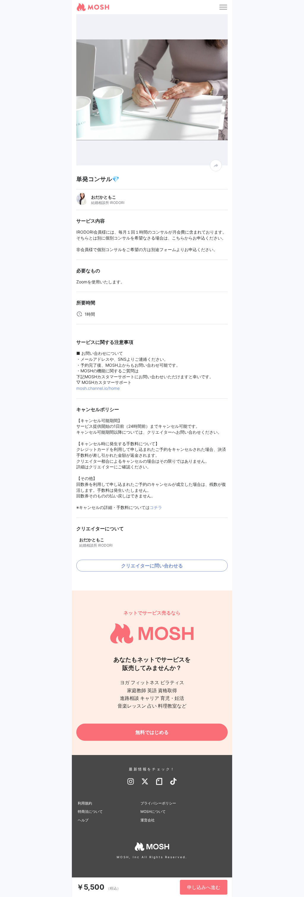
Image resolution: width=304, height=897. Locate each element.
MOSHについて (153, 811)
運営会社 (147, 820)
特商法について (90, 811)
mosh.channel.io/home (98, 388)
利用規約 (85, 803)
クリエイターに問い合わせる (152, 566)
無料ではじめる (152, 732)
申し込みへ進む (203, 887)
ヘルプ (83, 820)
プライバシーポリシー (158, 803)
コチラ (156, 507)
